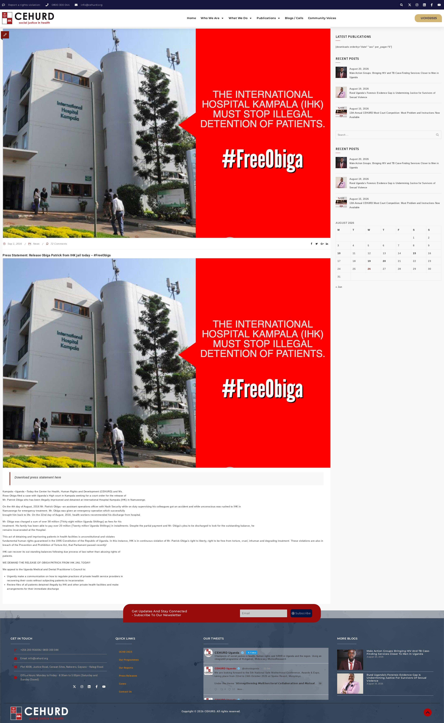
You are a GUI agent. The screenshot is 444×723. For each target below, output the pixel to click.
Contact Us (125, 691)
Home (191, 18)
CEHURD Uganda (225, 668)
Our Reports (126, 667)
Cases (122, 683)
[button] (401, 4)
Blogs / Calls (294, 18)
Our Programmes (129, 659)
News (36, 243)
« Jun (339, 286)
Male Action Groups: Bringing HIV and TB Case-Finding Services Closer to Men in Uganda (398, 652)
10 (339, 253)
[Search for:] (388, 135)
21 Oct (267, 668)
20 (384, 261)
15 (414, 253)
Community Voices (322, 18)
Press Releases (128, 675)
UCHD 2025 (125, 651)
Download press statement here (38, 477)
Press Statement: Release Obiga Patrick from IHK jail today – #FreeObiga (57, 255)
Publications (266, 18)
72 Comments (59, 243)
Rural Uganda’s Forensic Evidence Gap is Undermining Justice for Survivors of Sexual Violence (396, 677)
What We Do (238, 18)
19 (369, 261)
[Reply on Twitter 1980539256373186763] (217, 689)
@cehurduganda (250, 668)
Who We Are (210, 18)
